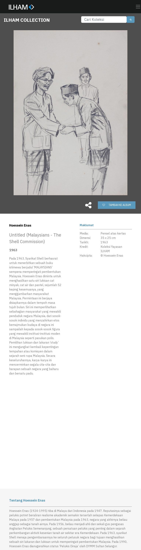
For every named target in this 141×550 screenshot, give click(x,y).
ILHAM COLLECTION (27, 20)
